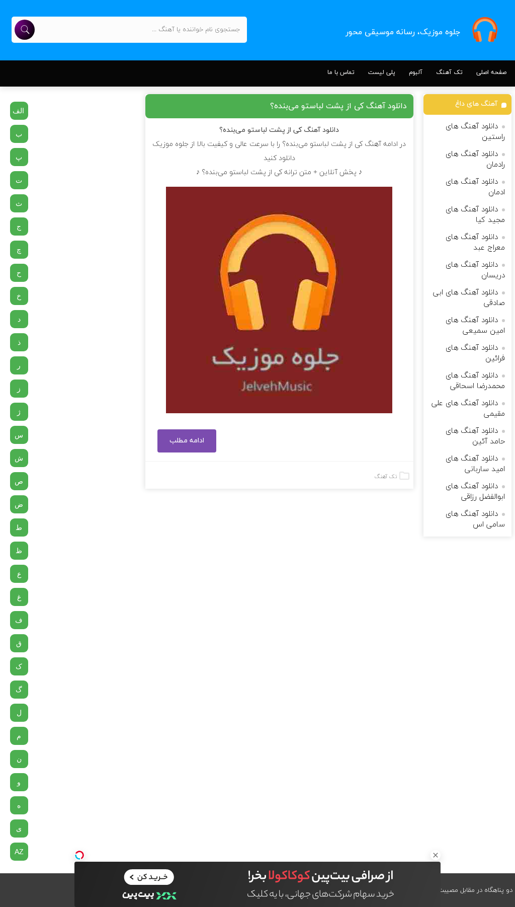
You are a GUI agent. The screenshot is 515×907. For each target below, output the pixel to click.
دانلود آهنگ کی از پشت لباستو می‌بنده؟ (338, 106)
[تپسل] (79, 855)
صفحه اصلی (491, 72)
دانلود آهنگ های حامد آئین (475, 436)
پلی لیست (381, 72)
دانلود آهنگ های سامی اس (475, 519)
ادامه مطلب (186, 440)
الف (18, 111)
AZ (19, 852)
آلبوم (415, 72)
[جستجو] (25, 30)
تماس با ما (341, 72)
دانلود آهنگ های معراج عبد (475, 242)
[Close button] (436, 855)
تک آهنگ (449, 72)
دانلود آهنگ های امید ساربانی (475, 464)
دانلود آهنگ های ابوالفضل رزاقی (475, 491)
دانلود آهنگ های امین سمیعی (475, 325)
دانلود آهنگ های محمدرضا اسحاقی (475, 381)
